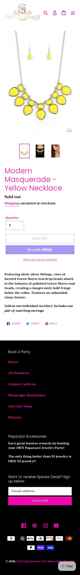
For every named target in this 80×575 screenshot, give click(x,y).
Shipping (12, 203)
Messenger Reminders (27, 395)
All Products (18, 373)
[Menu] (72, 12)
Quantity (12, 218)
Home (13, 362)
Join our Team (20, 406)
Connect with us (22, 384)
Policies (14, 417)
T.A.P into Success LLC (31, 561)
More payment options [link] (40, 260)
